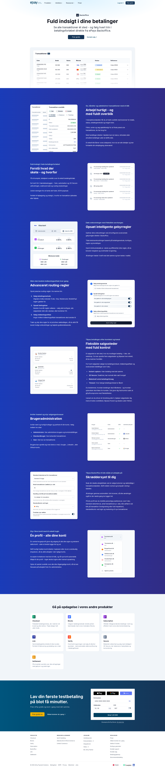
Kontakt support (114, 749)
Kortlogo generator (115, 746)
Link (31, 752)
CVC (114, 705)
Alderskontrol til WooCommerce (66, 740)
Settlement (33, 754)
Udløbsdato (97, 705)
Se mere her (120, 722)
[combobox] (117, 765)
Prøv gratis (130, 3)
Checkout (33, 738)
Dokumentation (88, 741)
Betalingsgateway (115, 754)
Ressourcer (69, 3)
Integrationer (87, 744)
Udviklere (58, 3)
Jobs (76, 765)
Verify (32, 743)
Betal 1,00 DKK (113, 715)
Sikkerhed (71, 765)
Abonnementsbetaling (116, 757)
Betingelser (53, 765)
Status (85, 747)
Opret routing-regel (111, 322)
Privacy (65, 765)
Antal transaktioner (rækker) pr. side (44, 484)
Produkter (47, 3)
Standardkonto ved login (40, 503)
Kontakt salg (91, 37)
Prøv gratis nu (37, 714)
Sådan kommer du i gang (55, 714)
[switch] (71, 356)
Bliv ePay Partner (88, 749)
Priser (80, 3)
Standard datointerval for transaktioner (45, 475)
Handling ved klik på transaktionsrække (45, 494)
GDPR (59, 765)
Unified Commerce (62, 743)
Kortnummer (97, 698)
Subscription (33, 746)
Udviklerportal (88, 738)
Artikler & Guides (115, 743)
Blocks (32, 740)
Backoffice (33, 749)
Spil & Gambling (61, 738)
